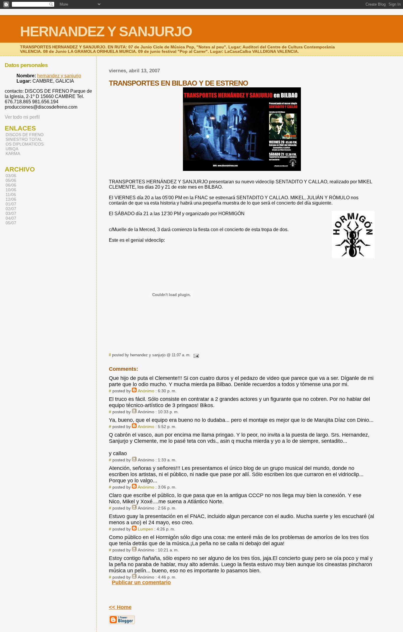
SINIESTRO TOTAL (24, 139)
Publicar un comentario (141, 582)
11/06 (11, 194)
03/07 (11, 213)
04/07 (11, 218)
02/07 (11, 208)
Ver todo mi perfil (22, 117)
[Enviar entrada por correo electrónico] (195, 355)
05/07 (11, 223)
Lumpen (145, 529)
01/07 (11, 204)
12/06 (11, 199)
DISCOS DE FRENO (25, 134)
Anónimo (146, 390)
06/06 (11, 185)
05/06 (11, 180)
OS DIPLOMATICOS (25, 144)
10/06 (11, 189)
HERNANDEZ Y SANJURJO (106, 31)
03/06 (11, 175)
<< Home (120, 607)
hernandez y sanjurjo (59, 75)
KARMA (13, 153)
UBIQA (12, 148)
